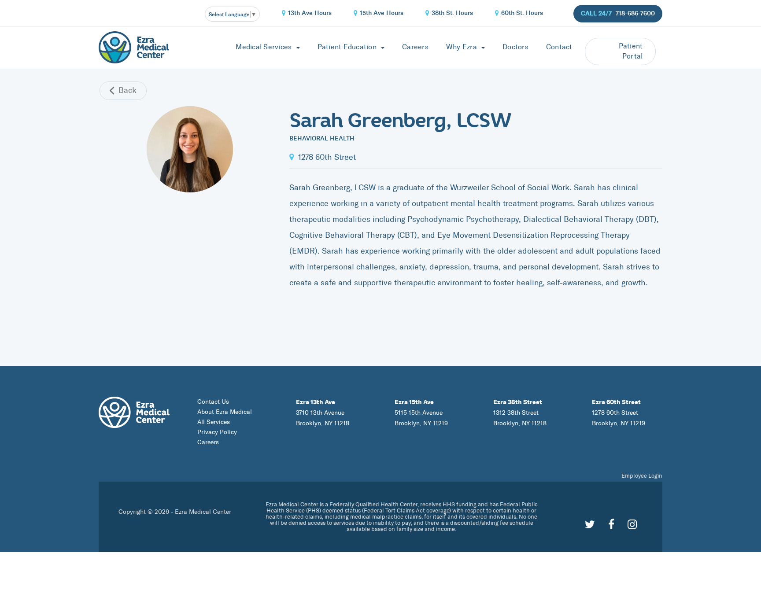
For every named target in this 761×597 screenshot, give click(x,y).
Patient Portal (631, 51)
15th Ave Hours (381, 13)
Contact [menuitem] (559, 47)
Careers (208, 442)
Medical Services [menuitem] (264, 47)
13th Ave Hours (310, 13)
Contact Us (213, 401)
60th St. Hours (522, 13)
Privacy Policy (217, 432)
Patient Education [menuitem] (348, 47)
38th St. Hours (452, 13)
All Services (213, 422)
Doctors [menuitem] (515, 47)
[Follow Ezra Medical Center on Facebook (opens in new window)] (611, 524)
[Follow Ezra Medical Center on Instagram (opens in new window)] (632, 524)
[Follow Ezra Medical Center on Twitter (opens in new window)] (590, 524)
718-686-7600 (635, 13)
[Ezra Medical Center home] (134, 46)
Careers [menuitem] (415, 47)
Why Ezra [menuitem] (462, 47)
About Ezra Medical (224, 412)
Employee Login (641, 475)
